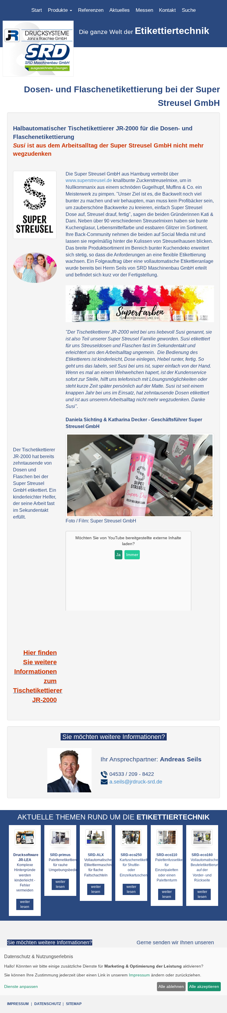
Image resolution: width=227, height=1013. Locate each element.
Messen (144, 10)
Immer (132, 554)
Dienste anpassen (21, 986)
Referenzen (90, 10)
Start (36, 10)
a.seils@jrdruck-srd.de (135, 782)
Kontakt (167, 10)
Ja (118, 554)
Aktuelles (119, 10)
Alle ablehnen (171, 986)
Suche (189, 10)
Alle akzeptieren (204, 986)
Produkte (58, 10)
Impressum (139, 975)
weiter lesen (25, 904)
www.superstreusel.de (89, 180)
